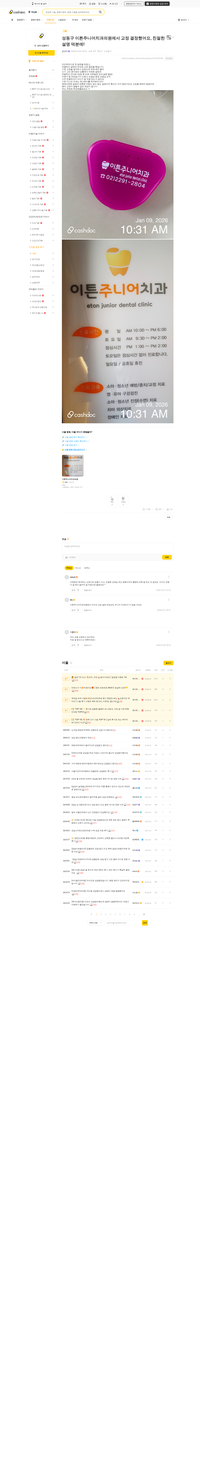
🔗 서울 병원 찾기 (69, 445)
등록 (167, 557)
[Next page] (143, 914)
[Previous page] (91, 914)
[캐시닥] (17, 12)
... (139, 914)
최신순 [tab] (78, 568)
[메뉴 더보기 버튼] (172, 37)
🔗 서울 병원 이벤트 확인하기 (74, 441)
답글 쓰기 (88, 590)
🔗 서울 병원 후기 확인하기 (73, 437)
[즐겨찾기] (71, 662)
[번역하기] (169, 37)
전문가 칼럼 (87, 20)
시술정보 (62, 20)
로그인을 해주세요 (41, 53)
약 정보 (75, 20)
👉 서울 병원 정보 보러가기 (73, 449)
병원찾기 (21, 20)
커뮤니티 (50, 20)
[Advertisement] (117, 529)
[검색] (100, 12)
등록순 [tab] (87, 568)
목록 (168, 517)
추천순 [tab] (69, 568)
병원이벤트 (35, 20)
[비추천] (78, 590)
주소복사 (169, 58)
